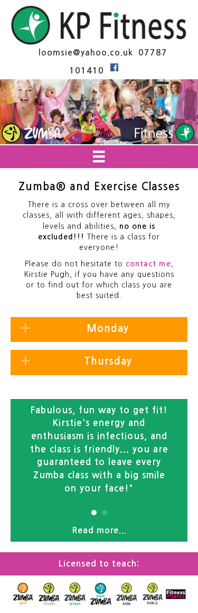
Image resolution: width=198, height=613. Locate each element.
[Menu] (98, 156)
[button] (99, 329)
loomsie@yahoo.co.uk (84, 53)
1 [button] (94, 512)
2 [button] (104, 512)
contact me (148, 263)
